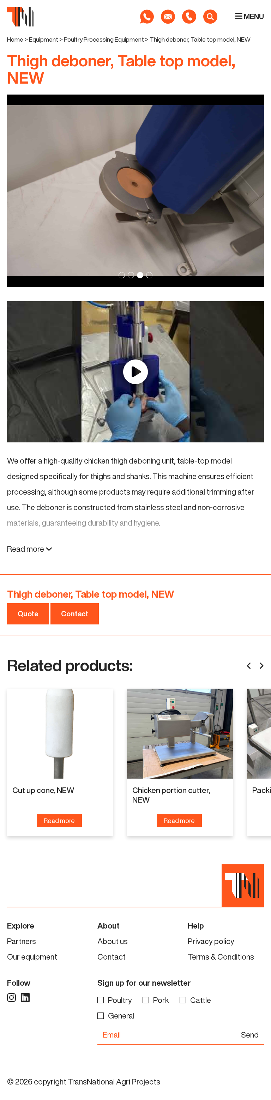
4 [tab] (149, 275)
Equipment (43, 39)
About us (112, 941)
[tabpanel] (135, 191)
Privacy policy (211, 941)
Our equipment (32, 957)
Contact (74, 613)
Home (15, 39)
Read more (26, 549)
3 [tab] (140, 275)
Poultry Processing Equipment (104, 39)
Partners (21, 941)
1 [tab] (122, 275)
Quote (28, 613)
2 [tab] (131, 275)
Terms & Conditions (221, 957)
